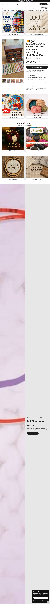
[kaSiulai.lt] (6, 4)
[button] (44, 4)
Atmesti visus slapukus (41, 600)
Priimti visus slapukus (40, 597)
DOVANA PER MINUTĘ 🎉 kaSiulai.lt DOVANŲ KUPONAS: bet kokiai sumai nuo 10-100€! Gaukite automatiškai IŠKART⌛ (25, 10)
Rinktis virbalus (32, 433)
